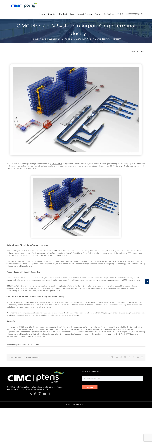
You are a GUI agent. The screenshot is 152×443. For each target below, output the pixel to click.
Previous (134, 51)
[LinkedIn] (30, 393)
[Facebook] (34, 393)
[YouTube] (44, 393)
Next (142, 51)
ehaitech (12, 345)
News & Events (33, 345)
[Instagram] (39, 393)
